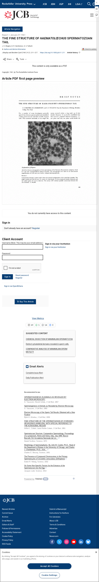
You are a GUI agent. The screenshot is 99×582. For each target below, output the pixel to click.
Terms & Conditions (57, 525)
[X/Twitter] (59, 541)
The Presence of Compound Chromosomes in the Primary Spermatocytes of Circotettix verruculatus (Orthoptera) (45, 457)
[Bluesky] (88, 541)
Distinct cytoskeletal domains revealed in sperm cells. (47, 344)
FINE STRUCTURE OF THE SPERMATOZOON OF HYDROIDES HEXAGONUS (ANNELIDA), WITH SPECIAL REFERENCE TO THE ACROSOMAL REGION (48, 423)
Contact (53, 532)
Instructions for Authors (59, 513)
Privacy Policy (7, 540)
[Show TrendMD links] (74, 479)
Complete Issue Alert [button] (34, 373)
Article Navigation (12, 29)
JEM (53, 4)
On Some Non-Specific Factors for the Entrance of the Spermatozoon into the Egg (44, 467)
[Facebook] (52, 541)
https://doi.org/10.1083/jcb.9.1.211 (52, 53)
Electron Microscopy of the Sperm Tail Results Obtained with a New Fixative (49, 413)
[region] (49, 565)
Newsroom (54, 536)
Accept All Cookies (49, 566)
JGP (61, 4)
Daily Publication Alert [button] (35, 378)
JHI (69, 4)
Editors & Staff (8, 525)
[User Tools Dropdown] (94, 4)
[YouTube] (73, 541)
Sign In (7, 277)
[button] (8, 59)
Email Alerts (7, 521)
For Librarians (55, 517)
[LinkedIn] (81, 541)
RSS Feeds (6, 544)
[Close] (96, 552)
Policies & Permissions (11, 528)
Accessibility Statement (11, 532)
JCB (45, 4)
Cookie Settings (49, 575)
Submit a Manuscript (58, 509)
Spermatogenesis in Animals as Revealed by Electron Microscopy (48, 406)
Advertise (53, 528)
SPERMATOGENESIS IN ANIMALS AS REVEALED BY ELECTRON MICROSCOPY (45, 398)
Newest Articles (8, 509)
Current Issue (7, 513)
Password (6, 253)
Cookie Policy (7, 536)
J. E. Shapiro (6, 46)
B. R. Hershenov (17, 46)
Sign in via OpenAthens (13, 286)
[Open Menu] (19, 4)
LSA (78, 4)
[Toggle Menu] (92, 15)
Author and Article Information (15, 49)
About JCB (54, 521)
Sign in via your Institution (55, 247)
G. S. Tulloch (28, 46)
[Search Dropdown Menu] (89, 4)
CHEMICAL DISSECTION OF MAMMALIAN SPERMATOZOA (49, 339)
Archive (5, 517)
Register (36, 228)
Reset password (22, 275)
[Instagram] (66, 541)
